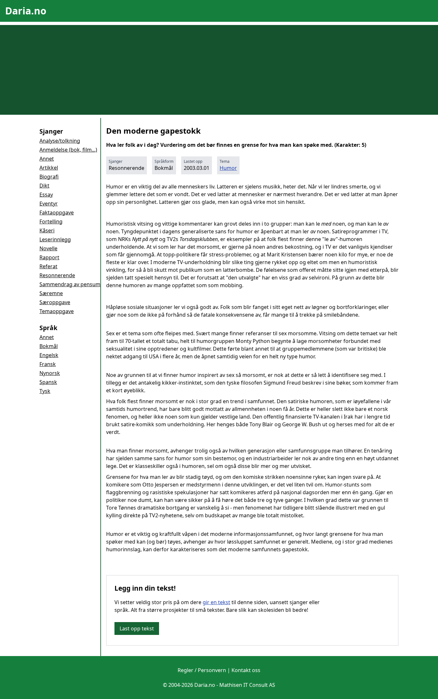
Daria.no (25, 10)
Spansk (48, 382)
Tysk (44, 391)
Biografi (49, 176)
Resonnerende (57, 275)
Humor (228, 167)
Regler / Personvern (202, 670)
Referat (48, 266)
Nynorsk (49, 373)
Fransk (47, 364)
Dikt (44, 185)
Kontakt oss (246, 670)
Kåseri (47, 230)
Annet (46, 158)
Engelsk (48, 355)
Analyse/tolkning (59, 140)
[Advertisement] (219, 70)
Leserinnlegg (55, 239)
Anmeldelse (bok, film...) (68, 149)
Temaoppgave (56, 311)
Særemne (51, 293)
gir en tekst (216, 602)
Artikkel (48, 167)
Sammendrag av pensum (69, 284)
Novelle (48, 248)
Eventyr (48, 203)
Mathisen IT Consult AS (247, 684)
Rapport (49, 257)
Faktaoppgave (56, 212)
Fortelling (51, 221)
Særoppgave (54, 302)
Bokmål (48, 346)
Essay (46, 194)
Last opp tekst (137, 628)
